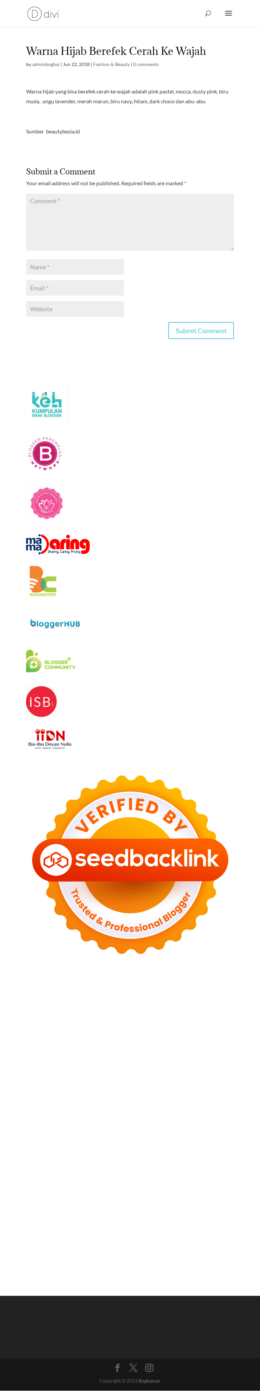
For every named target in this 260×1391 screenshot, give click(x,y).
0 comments (146, 64)
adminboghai (46, 64)
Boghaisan (149, 1381)
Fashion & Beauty (111, 64)
